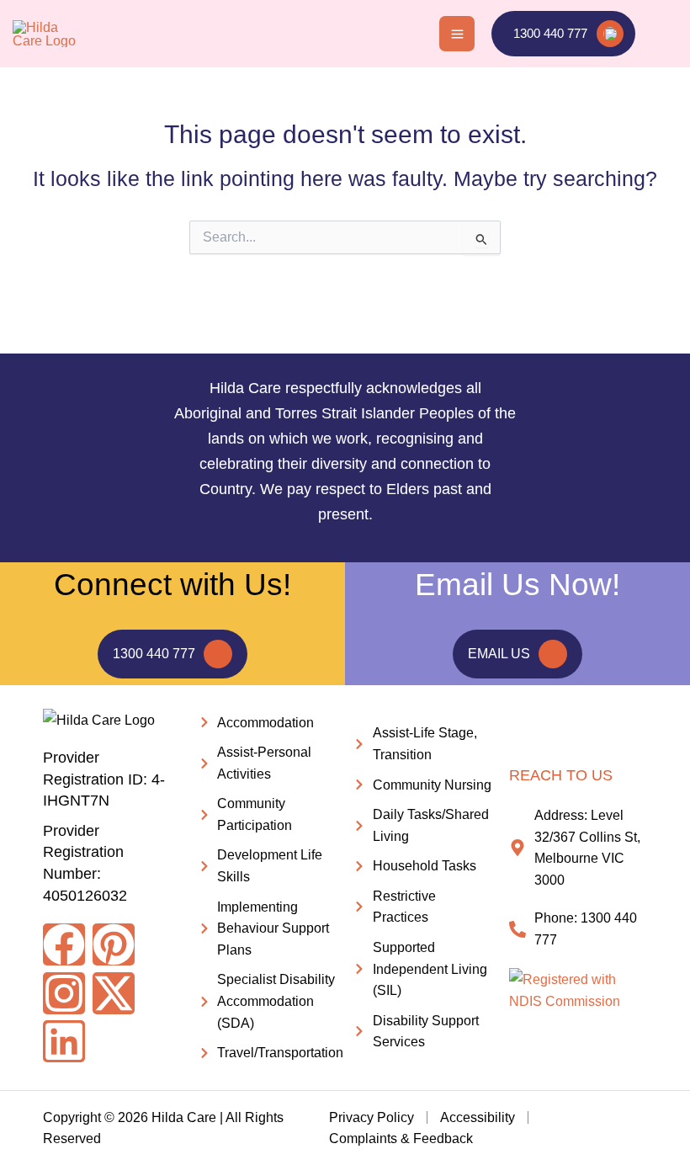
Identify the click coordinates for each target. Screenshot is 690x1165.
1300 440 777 (154, 653)
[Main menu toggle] (457, 33)
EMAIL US (499, 653)
